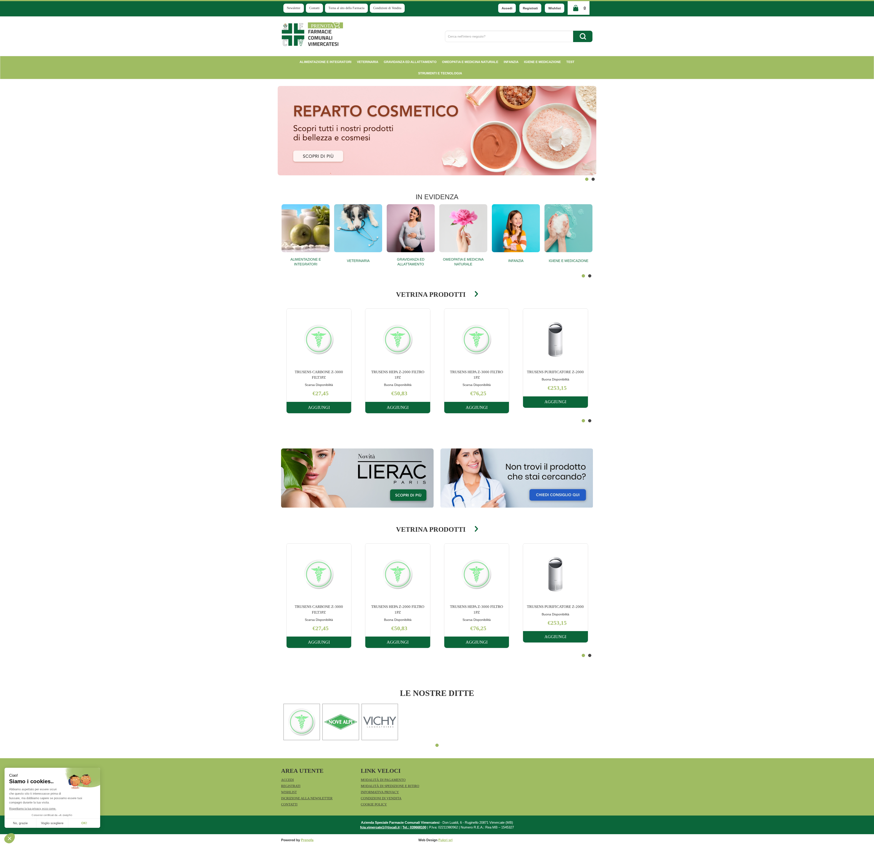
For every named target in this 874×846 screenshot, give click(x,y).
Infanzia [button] (511, 62)
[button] (587, 179)
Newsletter (293, 8)
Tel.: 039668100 (414, 827)
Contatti (314, 8)
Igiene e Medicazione (568, 261)
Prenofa (307, 840)
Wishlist (554, 8)
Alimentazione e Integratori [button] (325, 62)
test (570, 62)
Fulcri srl (445, 840)
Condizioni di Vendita (387, 8)
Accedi (507, 8)
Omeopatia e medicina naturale (463, 261)
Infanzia (515, 261)
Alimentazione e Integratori (305, 261)
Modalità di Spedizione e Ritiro (390, 786)
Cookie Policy (374, 804)
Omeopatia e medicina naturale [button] (470, 62)
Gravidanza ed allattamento (410, 261)
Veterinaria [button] (367, 62)
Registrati (530, 8)
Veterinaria (358, 261)
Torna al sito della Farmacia (346, 8)
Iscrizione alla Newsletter (307, 798)
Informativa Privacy (380, 792)
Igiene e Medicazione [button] (542, 62)
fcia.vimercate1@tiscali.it (380, 827)
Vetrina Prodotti (431, 294)
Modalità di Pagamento (383, 780)
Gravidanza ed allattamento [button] (410, 62)
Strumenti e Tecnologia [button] (440, 73)
